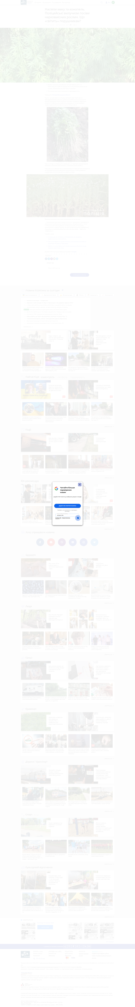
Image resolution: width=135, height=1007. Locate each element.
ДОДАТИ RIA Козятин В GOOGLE (67, 505)
